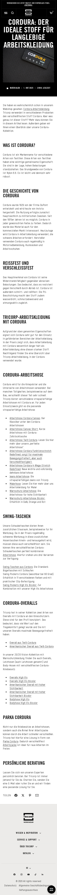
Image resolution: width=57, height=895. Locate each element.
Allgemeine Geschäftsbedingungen (35, 885)
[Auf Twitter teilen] (23, 795)
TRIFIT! (28, 3)
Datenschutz (10, 885)
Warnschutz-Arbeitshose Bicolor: (27, 498)
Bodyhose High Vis (19, 699)
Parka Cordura (10, 741)
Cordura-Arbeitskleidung (36, 108)
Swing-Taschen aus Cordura (18, 566)
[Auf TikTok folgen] (35, 874)
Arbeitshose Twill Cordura (23, 439)
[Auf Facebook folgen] (14, 874)
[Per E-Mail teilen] (37, 795)
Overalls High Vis (18, 677)
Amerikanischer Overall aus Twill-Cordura (32, 646)
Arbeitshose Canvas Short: (24, 429)
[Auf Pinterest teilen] (30, 795)
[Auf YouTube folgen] (28, 874)
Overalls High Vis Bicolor (23, 681)
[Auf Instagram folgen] (21, 874)
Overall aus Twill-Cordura (23, 642)
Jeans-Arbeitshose (19, 476)
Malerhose (15, 483)
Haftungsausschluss (28, 889)
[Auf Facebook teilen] (16, 795)
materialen (15, 88)
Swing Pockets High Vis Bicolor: (20, 585)
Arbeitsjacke (10, 744)
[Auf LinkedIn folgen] (42, 874)
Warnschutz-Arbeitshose (23, 490)
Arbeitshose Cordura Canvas (25, 418)
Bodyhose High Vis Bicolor (24, 702)
